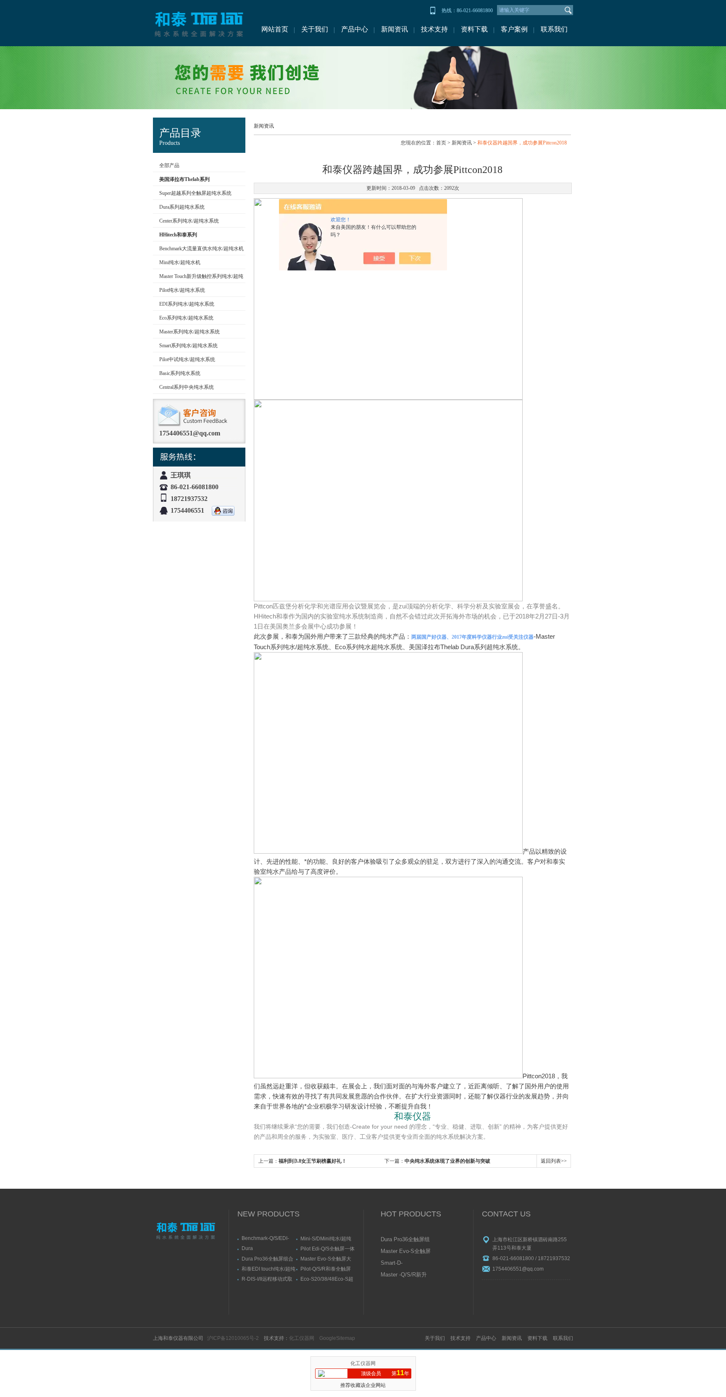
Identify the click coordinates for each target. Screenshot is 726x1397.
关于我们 (314, 29)
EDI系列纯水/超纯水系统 (186, 304)
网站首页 (274, 29)
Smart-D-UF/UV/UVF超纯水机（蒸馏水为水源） (405, 1263)
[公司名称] (199, 23)
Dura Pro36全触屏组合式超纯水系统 (267, 1258)
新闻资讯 (394, 29)
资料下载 (474, 29)
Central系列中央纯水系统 (186, 387)
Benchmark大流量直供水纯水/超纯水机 (201, 249)
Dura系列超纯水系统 (182, 207)
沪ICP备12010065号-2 (233, 1338)
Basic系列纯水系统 (179, 373)
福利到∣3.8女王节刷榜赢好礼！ (313, 1161)
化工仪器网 (301, 1338)
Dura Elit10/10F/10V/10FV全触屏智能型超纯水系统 (268, 1248)
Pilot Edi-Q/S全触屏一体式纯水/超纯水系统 (327, 1248)
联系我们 (554, 29)
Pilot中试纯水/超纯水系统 (187, 359)
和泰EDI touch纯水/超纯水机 (268, 1268)
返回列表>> (554, 1161)
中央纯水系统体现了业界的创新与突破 (447, 1161)
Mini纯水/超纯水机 (179, 262)
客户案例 (514, 29)
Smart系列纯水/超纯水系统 (188, 346)
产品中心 (354, 29)
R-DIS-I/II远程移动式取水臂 (267, 1279)
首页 (441, 143)
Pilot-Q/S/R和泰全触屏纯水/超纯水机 (325, 1268)
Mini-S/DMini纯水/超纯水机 (325, 1238)
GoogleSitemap (337, 1338)
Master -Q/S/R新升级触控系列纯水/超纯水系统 (404, 1275)
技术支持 (434, 29)
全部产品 (169, 165)
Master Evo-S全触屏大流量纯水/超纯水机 (325, 1258)
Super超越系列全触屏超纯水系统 (195, 193)
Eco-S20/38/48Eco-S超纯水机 (326, 1279)
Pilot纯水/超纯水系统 (182, 290)
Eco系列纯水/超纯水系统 (186, 318)
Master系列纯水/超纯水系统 (189, 332)
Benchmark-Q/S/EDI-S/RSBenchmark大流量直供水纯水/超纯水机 (268, 1238)
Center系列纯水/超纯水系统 (189, 221)
